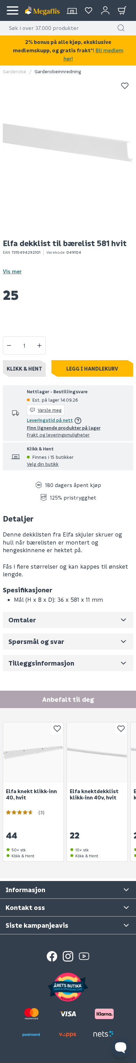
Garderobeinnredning (58, 71)
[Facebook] (52, 956)
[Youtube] (84, 956)
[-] (9, 345)
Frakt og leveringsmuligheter (58, 435)
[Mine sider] (88, 10)
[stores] (71, 10)
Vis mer (12, 271)
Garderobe (14, 71)
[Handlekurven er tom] (122, 10)
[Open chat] (120, 1047)
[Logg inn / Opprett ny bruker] (105, 10)
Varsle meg (49, 410)
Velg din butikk (43, 464)
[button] (121, 28)
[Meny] (13, 10)
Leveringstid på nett (50, 420)
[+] (39, 345)
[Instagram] (68, 956)
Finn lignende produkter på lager (63, 428)
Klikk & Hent (24, 368)
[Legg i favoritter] (124, 85)
